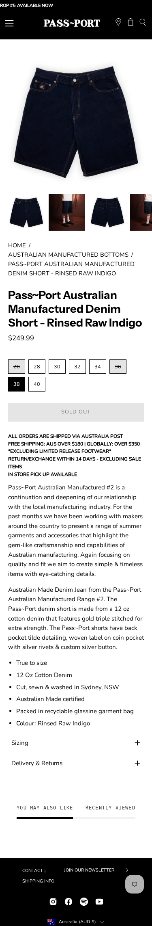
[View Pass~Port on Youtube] (99, 900)
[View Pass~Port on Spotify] (83, 900)
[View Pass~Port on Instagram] (53, 900)
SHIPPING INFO (38, 881)
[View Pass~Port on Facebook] (68, 900)
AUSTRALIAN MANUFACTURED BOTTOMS (68, 255)
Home (17, 245)
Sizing (19, 743)
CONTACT (32, 871)
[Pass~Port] (71, 23)
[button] (142, 23)
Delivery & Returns (36, 763)
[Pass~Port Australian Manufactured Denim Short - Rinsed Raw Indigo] (26, 212)
